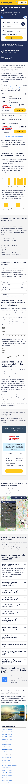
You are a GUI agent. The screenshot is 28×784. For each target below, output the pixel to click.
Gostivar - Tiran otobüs (7, 774)
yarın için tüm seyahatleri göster (14, 136)
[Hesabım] (15, 2)
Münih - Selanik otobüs (7, 743)
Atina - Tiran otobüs (6, 759)
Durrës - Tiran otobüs (6, 769)
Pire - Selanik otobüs (6, 748)
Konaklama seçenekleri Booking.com (13, 34)
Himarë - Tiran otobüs (7, 776)
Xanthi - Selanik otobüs (7, 753)
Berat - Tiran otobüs (6, 764)
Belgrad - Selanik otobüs (7, 730)
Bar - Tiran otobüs (6, 761)
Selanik (15, 499)
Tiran (23, 499)
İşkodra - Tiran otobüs (7, 779)
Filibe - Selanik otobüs (7, 735)
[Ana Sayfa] (7, 2)
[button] (22, 523)
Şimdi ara (20, 110)
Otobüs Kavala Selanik (7, 740)
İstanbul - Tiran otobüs (7, 781)
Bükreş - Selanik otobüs (7, 733)
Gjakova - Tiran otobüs (7, 771)
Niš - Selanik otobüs (6, 746)
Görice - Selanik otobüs (7, 738)
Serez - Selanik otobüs (7, 750)
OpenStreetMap (20, 531)
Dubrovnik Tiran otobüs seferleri (9, 766)
